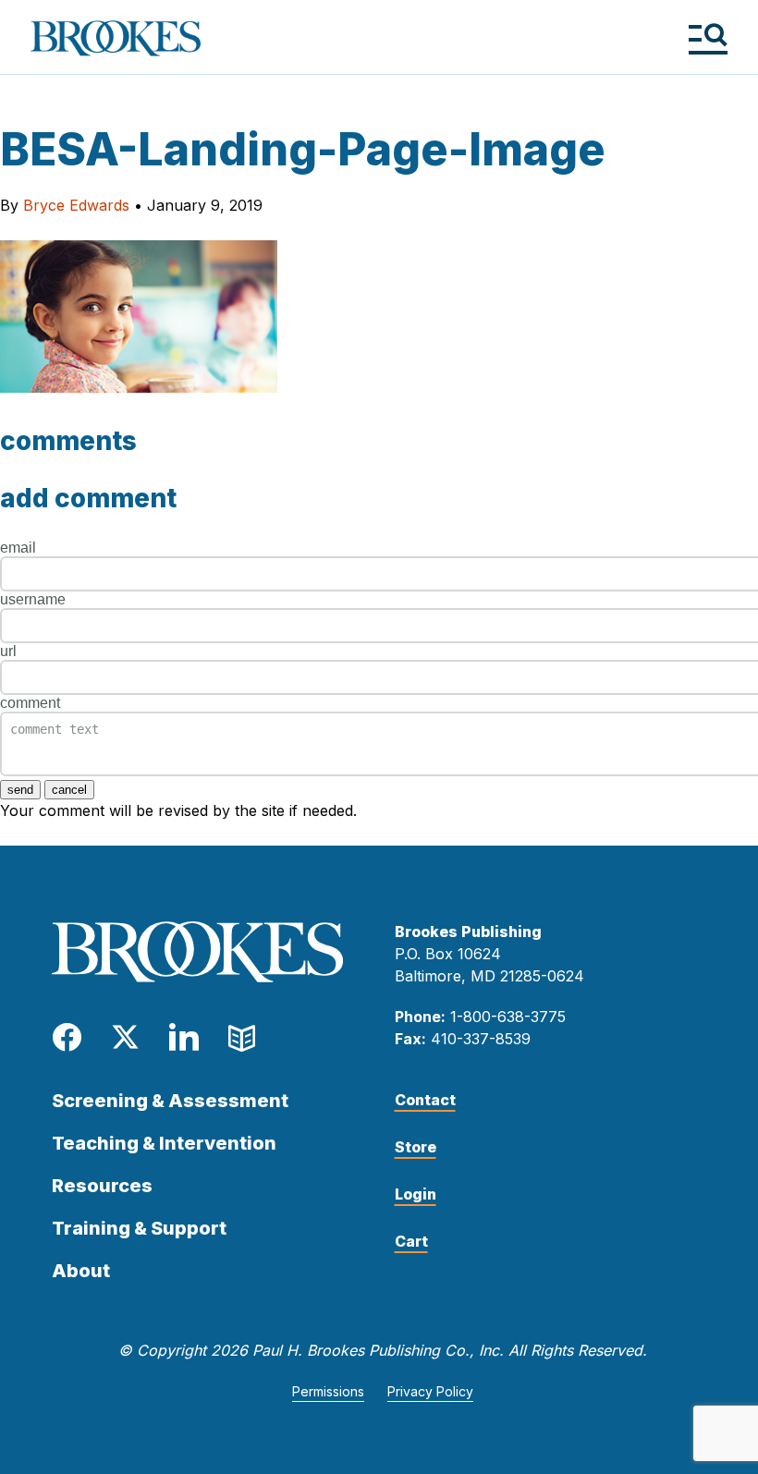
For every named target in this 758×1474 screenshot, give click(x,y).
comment (30, 703)
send (20, 790)
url (8, 651)
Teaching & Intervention (164, 1143)
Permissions (328, 1391)
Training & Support (139, 1228)
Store (415, 1147)
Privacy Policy (430, 1391)
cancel (69, 790)
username (33, 599)
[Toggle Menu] (707, 38)
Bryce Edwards (76, 205)
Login (415, 1194)
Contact (425, 1099)
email (18, 547)
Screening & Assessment (170, 1101)
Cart (411, 1241)
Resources (102, 1186)
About (81, 1271)
